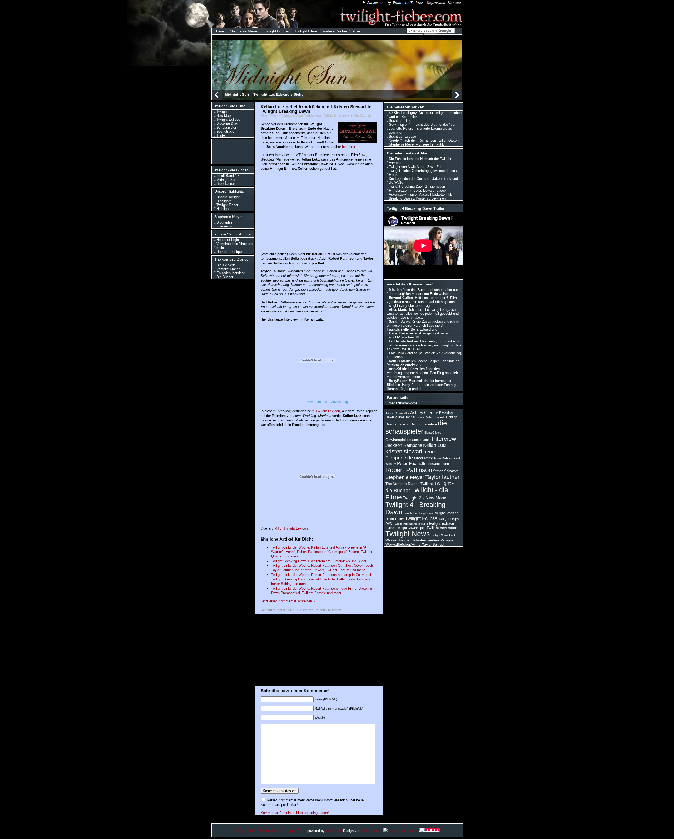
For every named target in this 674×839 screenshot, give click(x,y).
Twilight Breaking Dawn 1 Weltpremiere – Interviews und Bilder (318, 561)
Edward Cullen (401, 298)
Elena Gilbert (432, 432)
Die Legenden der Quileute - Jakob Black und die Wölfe (423, 181)
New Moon (224, 116)
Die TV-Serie (226, 265)
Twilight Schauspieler (336, 115)
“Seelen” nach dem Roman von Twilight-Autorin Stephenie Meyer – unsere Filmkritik (424, 142)
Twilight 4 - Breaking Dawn (286, 115)
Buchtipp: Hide (400, 121)
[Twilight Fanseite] (397, 25)
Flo (391, 353)
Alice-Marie (398, 310)
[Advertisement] (234, 151)
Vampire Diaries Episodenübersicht (230, 271)
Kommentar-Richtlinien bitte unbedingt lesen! (295, 813)
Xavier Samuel (433, 544)
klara (393, 333)
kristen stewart (403, 451)
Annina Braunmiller (397, 413)
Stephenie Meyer (244, 31)
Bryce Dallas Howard (430, 417)
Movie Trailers (317, 402)
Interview (444, 438)
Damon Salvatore (423, 424)
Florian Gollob (371, 831)
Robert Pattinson (408, 469)
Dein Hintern (399, 361)
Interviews (224, 226)
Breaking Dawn (227, 123)
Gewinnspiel (395, 440)
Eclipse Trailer (295, 831)
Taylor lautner (442, 477)
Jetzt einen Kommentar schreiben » (288, 601)
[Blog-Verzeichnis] (429, 830)
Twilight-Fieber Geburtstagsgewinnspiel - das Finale (423, 173)
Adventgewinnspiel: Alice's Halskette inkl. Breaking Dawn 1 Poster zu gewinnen (420, 196)
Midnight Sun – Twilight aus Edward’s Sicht (264, 94)
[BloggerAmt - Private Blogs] (400, 830)
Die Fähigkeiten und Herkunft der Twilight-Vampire (420, 161)
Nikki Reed (423, 458)
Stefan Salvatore (446, 471)
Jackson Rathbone (403, 445)
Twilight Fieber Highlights (227, 207)
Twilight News (313, 115)
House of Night (227, 240)
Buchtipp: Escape (402, 136)
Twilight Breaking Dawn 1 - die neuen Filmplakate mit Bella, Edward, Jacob (417, 188)
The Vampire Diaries (402, 484)
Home (219, 31)
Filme (264, 115)
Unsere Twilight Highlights (228, 199)
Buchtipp (451, 417)
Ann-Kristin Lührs (403, 369)
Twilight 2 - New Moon (424, 498)
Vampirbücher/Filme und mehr (234, 246)
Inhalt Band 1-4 (228, 176)
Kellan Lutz (435, 445)
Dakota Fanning (397, 424)
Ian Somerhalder (419, 440)
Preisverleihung (437, 463)
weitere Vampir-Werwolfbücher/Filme (419, 542)
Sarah (393, 321)
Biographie (224, 222)
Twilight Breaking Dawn (418, 513)
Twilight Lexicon (328, 411)
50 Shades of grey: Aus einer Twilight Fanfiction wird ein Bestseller (425, 115)
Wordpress (334, 831)
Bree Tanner (225, 184)
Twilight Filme (306, 31)
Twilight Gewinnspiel (410, 528)
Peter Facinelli (411, 463)
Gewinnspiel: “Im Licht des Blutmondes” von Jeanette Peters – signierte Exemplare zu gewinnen (422, 128)
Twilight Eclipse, (271, 831)
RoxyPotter (398, 381)
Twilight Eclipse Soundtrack (410, 523)
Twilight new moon (442, 528)
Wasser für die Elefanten (405, 540)
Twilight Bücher (276, 31)
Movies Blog (339, 402)
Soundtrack (225, 131)
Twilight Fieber (245, 831)
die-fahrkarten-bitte (403, 403)
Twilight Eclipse (228, 120)
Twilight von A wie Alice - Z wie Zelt (415, 167)
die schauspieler (416, 427)
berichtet (348, 147)
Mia (392, 290)
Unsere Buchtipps (230, 252)
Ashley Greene (424, 412)
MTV (277, 528)
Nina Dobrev (443, 458)
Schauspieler (226, 127)
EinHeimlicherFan (403, 341)
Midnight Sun (226, 180)
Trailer (221, 135)
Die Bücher (224, 277)
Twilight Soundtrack (443, 535)
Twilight (222, 112)
